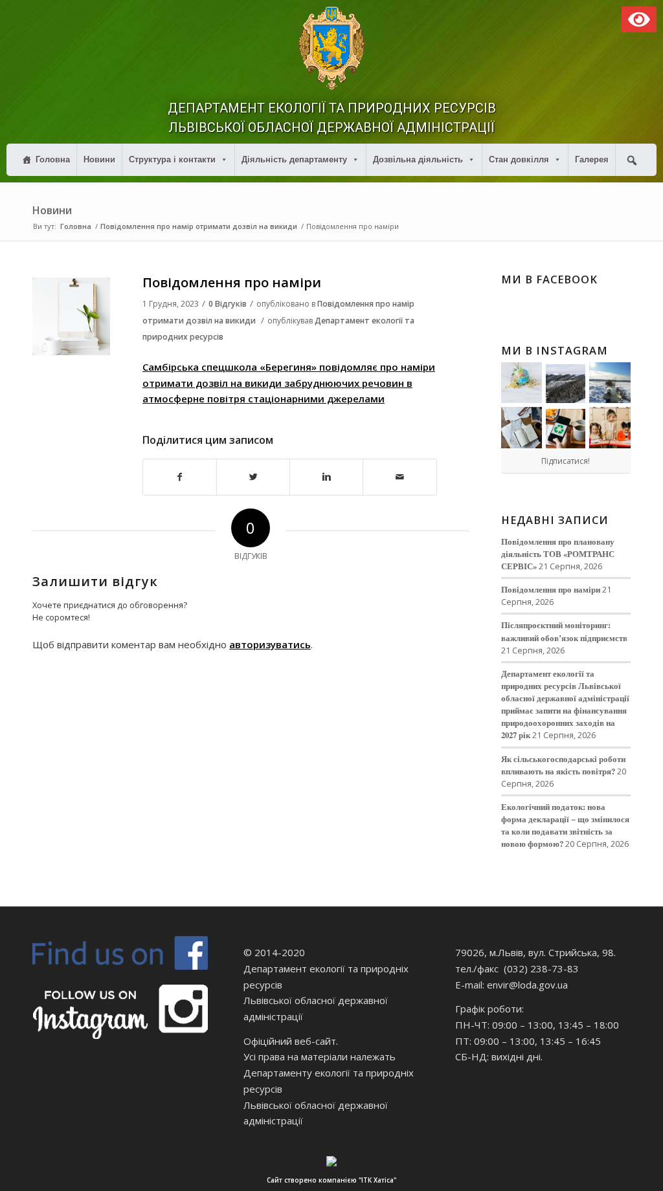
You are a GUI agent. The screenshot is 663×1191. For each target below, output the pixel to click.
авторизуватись (270, 644)
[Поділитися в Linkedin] (326, 477)
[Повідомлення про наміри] (71, 316)
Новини (99, 159)
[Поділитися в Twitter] (253, 477)
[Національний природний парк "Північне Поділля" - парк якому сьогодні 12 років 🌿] (610, 383)
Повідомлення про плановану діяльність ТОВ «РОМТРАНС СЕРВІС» (557, 554)
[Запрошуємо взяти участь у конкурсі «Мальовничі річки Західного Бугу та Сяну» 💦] (610, 427)
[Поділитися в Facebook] (179, 477)
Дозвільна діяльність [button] (418, 159)
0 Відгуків (227, 303)
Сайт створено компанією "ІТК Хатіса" (331, 1180)
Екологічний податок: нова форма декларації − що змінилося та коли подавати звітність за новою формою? (565, 825)
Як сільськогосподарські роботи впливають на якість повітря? (563, 765)
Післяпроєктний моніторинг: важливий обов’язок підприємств (564, 631)
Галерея (592, 159)
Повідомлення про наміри (231, 282)
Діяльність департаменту (294, 159)
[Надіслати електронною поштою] (399, 477)
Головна (53, 159)
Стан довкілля (519, 159)
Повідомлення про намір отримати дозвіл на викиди (198, 226)
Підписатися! (565, 460)
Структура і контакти (172, 159)
